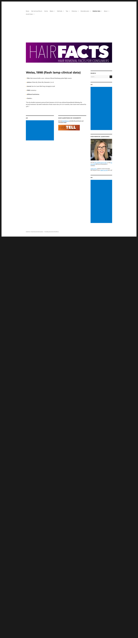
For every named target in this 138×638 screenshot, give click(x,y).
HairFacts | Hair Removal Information (34, 231)
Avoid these (29, 14)
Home (46, 11)
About (106, 11)
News (27, 11)
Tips (67, 11)
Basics (51, 11)
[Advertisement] (69, 28)
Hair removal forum (36, 11)
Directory (74, 11)
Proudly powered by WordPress (51, 231)
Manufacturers (85, 11)
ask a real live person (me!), (100, 162)
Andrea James (94, 168)
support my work (104, 170)
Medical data (96, 11)
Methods (59, 11)
